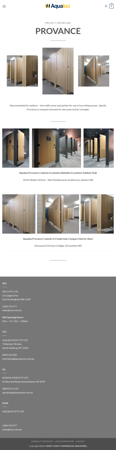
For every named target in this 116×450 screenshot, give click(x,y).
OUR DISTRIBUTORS (64, 441)
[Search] (106, 6)
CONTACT (80, 441)
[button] (4, 6)
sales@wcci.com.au (12, 429)
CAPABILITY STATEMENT (42, 441)
